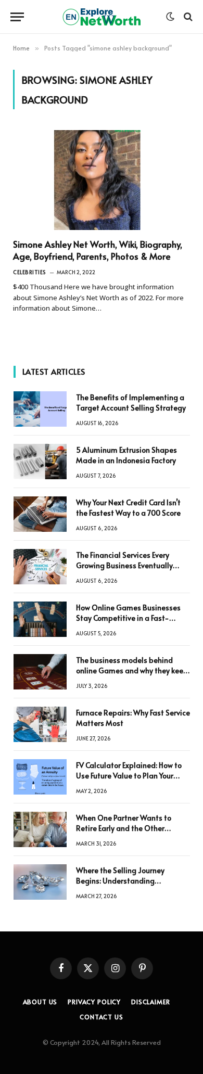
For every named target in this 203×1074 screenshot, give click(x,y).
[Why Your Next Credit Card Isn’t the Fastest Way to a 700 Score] (40, 514)
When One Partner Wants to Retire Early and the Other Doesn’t (123, 828)
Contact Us (101, 1017)
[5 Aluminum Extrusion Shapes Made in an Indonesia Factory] (40, 461)
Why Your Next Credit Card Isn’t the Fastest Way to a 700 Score (128, 507)
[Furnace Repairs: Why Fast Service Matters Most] (40, 724)
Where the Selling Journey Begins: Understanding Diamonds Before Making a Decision (123, 885)
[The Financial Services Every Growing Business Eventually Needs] (40, 566)
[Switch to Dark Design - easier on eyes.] (170, 16)
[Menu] (17, 17)
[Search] (187, 17)
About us (40, 1002)
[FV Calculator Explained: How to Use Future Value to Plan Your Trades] (40, 777)
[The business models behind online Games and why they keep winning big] (40, 671)
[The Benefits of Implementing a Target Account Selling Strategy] (40, 409)
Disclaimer (150, 1002)
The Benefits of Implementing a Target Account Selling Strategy (131, 402)
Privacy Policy (94, 1002)
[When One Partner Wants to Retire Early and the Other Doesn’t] (40, 829)
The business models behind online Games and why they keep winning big (132, 670)
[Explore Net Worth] (101, 17)
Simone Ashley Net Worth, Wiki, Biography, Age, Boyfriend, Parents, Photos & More (97, 250)
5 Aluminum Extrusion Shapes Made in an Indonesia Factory (126, 455)
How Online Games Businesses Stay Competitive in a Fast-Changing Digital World (128, 618)
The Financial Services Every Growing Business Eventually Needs (124, 565)
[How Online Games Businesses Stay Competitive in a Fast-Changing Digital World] (40, 619)
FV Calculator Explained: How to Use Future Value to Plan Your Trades (129, 775)
